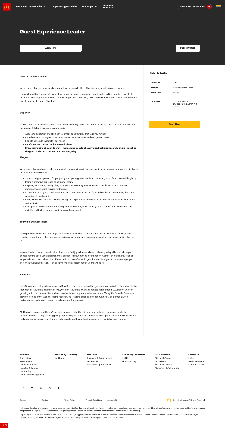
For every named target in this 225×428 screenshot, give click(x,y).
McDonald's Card (163, 365)
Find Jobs (92, 355)
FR (6, 425)
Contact (45, 400)
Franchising (26, 371)
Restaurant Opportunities (29, 7)
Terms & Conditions (94, 400)
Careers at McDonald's (6, 6)
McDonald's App (163, 358)
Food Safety (59, 358)
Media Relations (196, 362)
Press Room (26, 362)
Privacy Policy (69, 400)
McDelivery (160, 362)
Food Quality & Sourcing (65, 355)
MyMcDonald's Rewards (167, 368)
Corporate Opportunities (64, 7)
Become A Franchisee (108, 6)
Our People (87, 7)
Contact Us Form (196, 365)
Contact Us (193, 355)
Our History (25, 358)
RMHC (125, 358)
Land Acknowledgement (32, 375)
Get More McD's (162, 355)
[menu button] (218, 6)
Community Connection (133, 355)
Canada (23, 400)
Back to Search (187, 48)
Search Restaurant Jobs (192, 7)
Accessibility (112, 400)
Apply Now (50, 48)
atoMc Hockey (129, 362)
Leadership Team (28, 365)
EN (2, 425)
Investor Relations (29, 368)
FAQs (190, 358)
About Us (24, 355)
